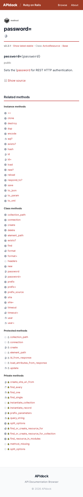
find (10, 245)
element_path (16, 235)
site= (11, 302)
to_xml (11, 200)
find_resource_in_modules (25, 438)
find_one (15, 392)
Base (65, 45)
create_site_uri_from (22, 382)
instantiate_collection (22, 402)
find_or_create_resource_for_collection (32, 433)
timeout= (13, 312)
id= (9, 159)
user (10, 317)
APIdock (10, 5)
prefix (11, 281)
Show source (17, 80)
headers (12, 261)
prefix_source (16, 292)
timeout (12, 307)
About (74, 5)
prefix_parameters (21, 413)
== (9, 112)
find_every (16, 387)
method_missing (20, 443)
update (14, 368)
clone (11, 118)
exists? (12, 144)
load (10, 164)
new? (11, 169)
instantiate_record (20, 407)
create (11, 225)
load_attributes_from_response (28, 362)
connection (14, 219)
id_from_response (20, 357)
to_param (13, 195)
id (9, 154)
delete (11, 230)
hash (11, 149)
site (10, 297)
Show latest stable (23, 45)
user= (11, 322)
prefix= (12, 286)
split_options (17, 423)
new (10, 266)
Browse (62, 5)
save (10, 185)
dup (10, 128)
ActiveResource (51, 45)
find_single (16, 397)
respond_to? (15, 180)
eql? (10, 138)
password (23, 70)
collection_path (17, 214)
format (12, 250)
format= (12, 256)
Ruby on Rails (32, 5)
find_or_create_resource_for (26, 428)
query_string (17, 418)
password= (14, 276)
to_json (12, 190)
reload (11, 174)
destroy (12, 123)
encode (12, 133)
